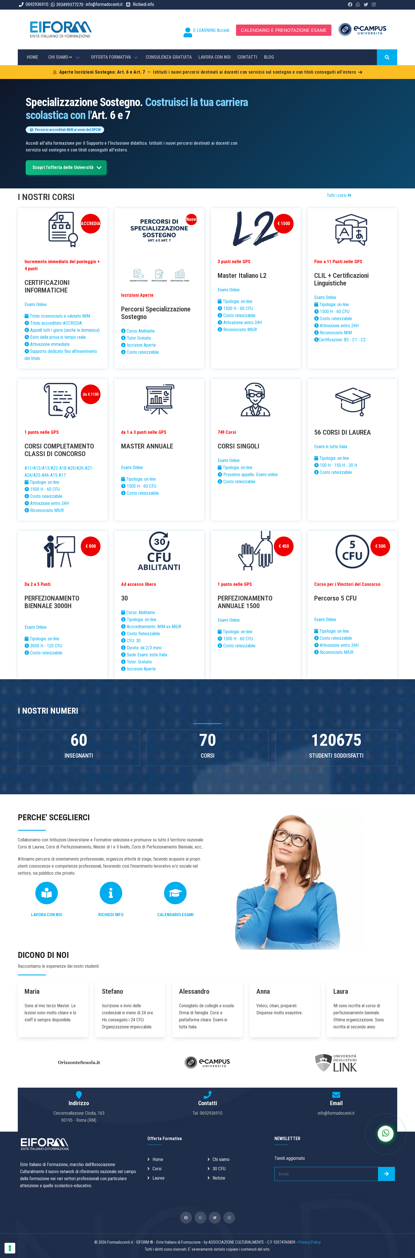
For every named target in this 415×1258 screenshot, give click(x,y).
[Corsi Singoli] (256, 400)
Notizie (219, 1178)
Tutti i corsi (337, 195)
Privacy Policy (309, 1242)
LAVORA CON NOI (214, 57)
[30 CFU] (159, 552)
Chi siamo (221, 1159)
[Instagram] (229, 1218)
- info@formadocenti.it (103, 4)
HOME (32, 57)
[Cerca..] (387, 57)
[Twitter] (215, 1218)
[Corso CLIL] (352, 229)
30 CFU (219, 1168)
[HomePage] (61, 40)
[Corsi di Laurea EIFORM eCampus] (352, 400)
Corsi (156, 1168)
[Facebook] (186, 1218)
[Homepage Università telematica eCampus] (207, 1084)
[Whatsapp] (79, 1084)
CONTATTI (247, 57)
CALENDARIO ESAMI (175, 914)
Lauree (158, 1178)
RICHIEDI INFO (111, 914)
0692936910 (37, 4)
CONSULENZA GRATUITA (169, 57)
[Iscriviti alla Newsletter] (386, 1174)
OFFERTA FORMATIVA (111, 57)
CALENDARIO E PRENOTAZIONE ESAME (284, 30)
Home (157, 1159)
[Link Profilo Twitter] (365, 4)
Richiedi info (143, 4)
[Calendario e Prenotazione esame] (175, 895)
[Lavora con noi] (46, 895)
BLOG (269, 57)
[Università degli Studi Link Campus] (336, 1084)
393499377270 (69, 4)
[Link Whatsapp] (358, 4)
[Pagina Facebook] (350, 4)
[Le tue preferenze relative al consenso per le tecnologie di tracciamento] (10, 1248)
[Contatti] (111, 895)
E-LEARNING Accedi (211, 30)
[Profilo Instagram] (373, 4)
